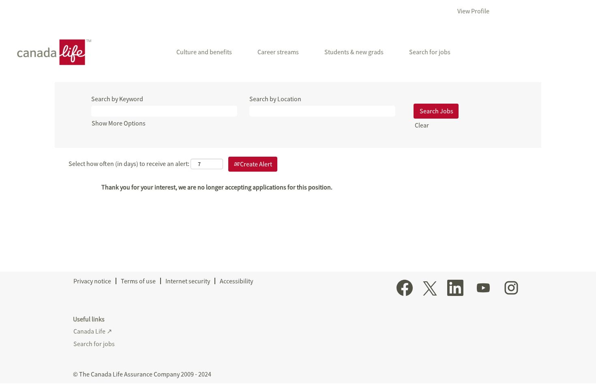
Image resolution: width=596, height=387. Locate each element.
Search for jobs (429, 52)
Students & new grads (354, 52)
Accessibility (236, 281)
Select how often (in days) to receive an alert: (129, 163)
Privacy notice (92, 281)
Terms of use (138, 281)
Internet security (187, 281)
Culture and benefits (204, 52)
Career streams (278, 52)
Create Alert (255, 164)
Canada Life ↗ (92, 331)
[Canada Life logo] (51, 52)
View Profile (473, 11)
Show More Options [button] (119, 123)
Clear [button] (422, 125)
